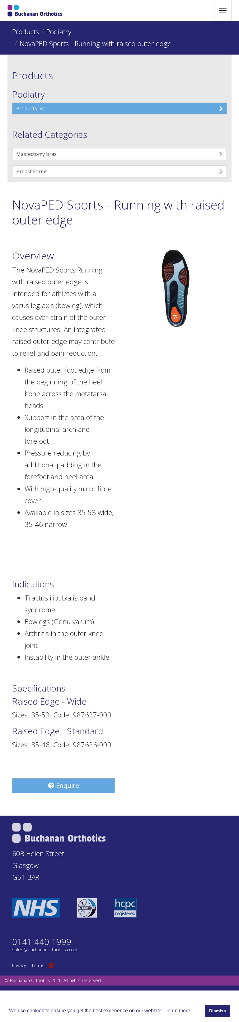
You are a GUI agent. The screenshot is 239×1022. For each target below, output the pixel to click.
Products (25, 31)
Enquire (66, 785)
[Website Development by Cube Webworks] (51, 965)
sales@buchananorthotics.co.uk (44, 949)
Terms (38, 965)
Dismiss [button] (217, 1010)
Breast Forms (32, 171)
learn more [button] (178, 1010)
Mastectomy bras (36, 154)
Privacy (19, 965)
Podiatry (58, 31)
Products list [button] (30, 108)
